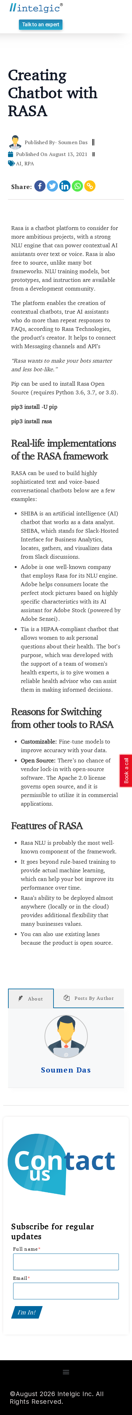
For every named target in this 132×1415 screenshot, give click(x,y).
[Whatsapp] (77, 186)
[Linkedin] (64, 186)
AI (18, 163)
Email (21, 1278)
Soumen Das (66, 1070)
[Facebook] (39, 186)
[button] (41, 24)
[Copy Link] (89, 186)
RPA (29, 163)
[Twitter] (52, 186)
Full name (27, 1249)
